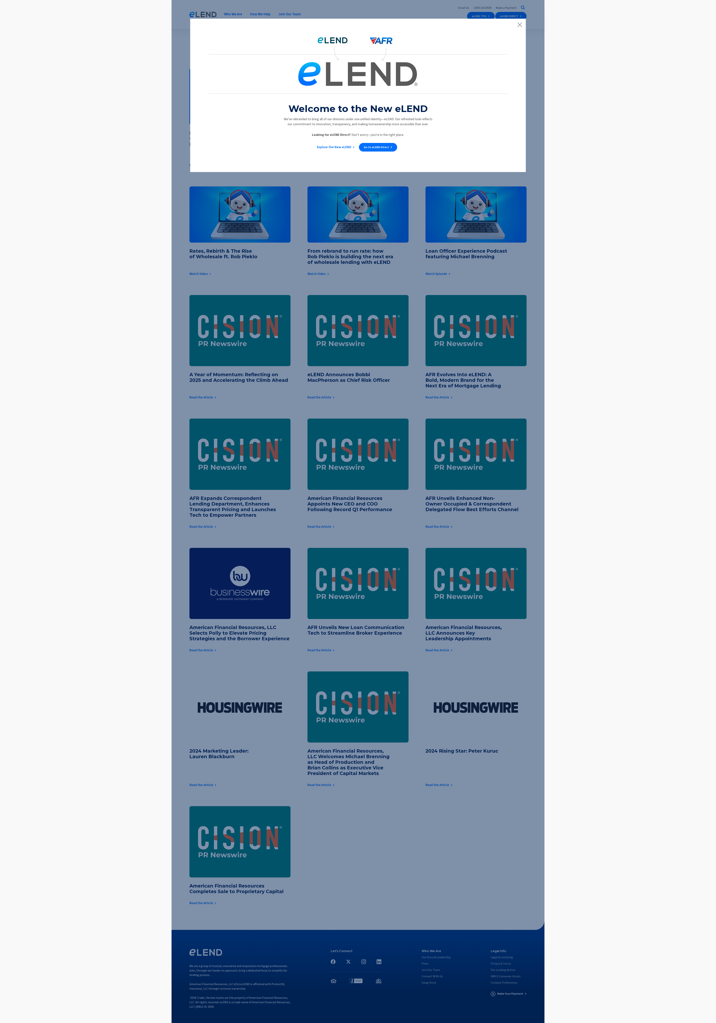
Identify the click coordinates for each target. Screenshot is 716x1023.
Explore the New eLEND (334, 147)
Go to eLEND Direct (376, 147)
